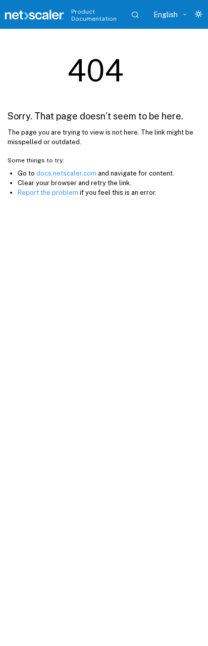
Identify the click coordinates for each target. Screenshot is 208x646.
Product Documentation (94, 15)
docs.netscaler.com (66, 173)
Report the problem (48, 192)
